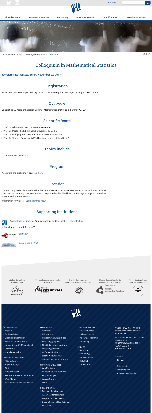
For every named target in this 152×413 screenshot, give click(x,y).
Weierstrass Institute (20, 220)
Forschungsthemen (50, 348)
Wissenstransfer (49, 379)
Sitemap (120, 360)
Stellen (120, 356)
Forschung (62, 17)
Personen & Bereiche (39, 17)
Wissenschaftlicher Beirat (16, 341)
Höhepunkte (47, 334)
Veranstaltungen (86, 330)
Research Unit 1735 (28, 243)
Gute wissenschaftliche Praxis (55, 359)
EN (149, 53)
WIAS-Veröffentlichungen (53, 394)
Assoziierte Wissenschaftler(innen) (20, 375)
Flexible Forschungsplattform (55, 345)
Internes (112, 2)
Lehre (44, 382)
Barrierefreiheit (123, 369)
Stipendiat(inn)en (12, 364)
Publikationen (111, 17)
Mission (8, 330)
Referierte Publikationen (53, 391)
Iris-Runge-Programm (35, 54)
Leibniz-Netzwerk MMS (52, 355)
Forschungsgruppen (51, 341)
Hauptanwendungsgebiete (54, 337)
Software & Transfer (85, 17)
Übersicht (54, 54)
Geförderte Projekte (51, 352)
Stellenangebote (86, 334)
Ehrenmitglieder (12, 371)
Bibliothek (46, 405)
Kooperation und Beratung (54, 371)
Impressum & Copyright (127, 373)
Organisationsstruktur (14, 337)
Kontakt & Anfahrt (13, 352)
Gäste (7, 368)
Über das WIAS (12, 17)
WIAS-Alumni (10, 379)
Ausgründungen (49, 375)
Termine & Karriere (136, 17)
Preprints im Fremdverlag (53, 398)
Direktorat (83, 350)
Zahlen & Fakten (12, 334)
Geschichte (10, 348)
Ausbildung (84, 341)
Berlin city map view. (36, 200)
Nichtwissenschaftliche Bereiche (19, 382)
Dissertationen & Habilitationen (56, 402)
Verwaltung (84, 353)
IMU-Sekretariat (86, 357)
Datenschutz (122, 366)
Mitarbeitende (11, 361)
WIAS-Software (48, 368)
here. (95, 92)
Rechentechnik (85, 364)
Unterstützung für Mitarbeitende (19, 345)
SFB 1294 (23, 233)
